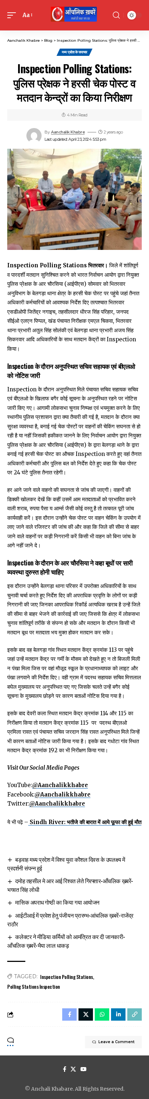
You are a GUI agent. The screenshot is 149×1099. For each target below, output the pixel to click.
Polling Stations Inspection (33, 986)
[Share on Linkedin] (118, 1014)
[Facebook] (64, 1069)
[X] (73, 1069)
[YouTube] (83, 1069)
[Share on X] (85, 1014)
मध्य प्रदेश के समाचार (74, 52)
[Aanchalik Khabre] (75, 15)
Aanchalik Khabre (68, 132)
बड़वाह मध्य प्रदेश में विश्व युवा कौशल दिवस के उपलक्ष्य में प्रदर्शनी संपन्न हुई (66, 863)
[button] (13, 15)
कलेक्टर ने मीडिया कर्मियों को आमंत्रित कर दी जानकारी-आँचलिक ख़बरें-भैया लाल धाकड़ (66, 941)
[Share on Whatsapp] (102, 1014)
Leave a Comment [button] (116, 1042)
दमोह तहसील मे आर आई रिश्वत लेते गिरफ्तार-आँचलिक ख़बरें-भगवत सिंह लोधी (70, 885)
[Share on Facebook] (69, 1014)
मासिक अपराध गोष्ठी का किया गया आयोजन (57, 902)
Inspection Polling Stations (66, 976)
